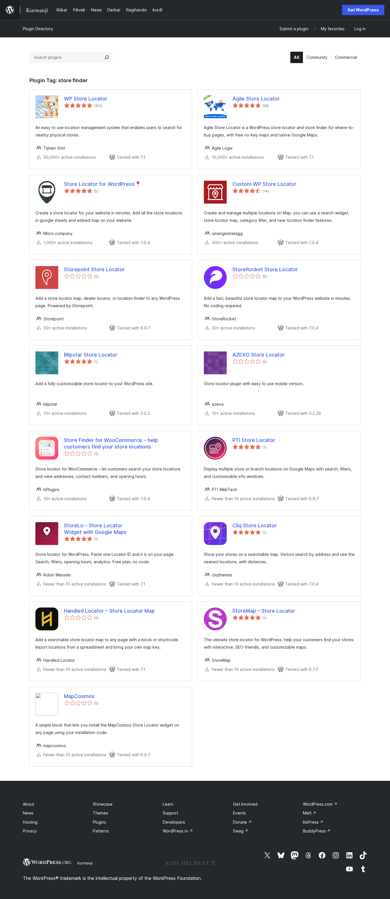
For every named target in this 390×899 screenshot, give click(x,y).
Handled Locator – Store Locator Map (109, 611)
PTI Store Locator (253, 440)
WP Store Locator (85, 99)
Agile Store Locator (256, 99)
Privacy (30, 830)
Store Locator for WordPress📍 (102, 184)
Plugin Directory (38, 28)
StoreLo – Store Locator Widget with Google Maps (95, 528)
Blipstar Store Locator (90, 355)
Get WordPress (363, 9)
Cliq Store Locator (254, 525)
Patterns (101, 830)
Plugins (99, 822)
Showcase (102, 804)
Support (170, 812)
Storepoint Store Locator (94, 269)
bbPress (313, 822)
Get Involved (245, 804)
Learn (168, 804)
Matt (309, 812)
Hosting (30, 822)
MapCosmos (79, 696)
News (28, 812)
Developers (174, 822)
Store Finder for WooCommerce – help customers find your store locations (111, 443)
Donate (242, 822)
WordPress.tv (178, 830)
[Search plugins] (106, 57)
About (28, 804)
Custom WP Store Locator (264, 184)
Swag (240, 830)
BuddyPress (317, 830)
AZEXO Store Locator (258, 355)
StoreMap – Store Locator (263, 611)
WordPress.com (320, 804)
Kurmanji (85, 863)
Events (239, 812)
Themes (100, 812)
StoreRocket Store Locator (265, 269)
